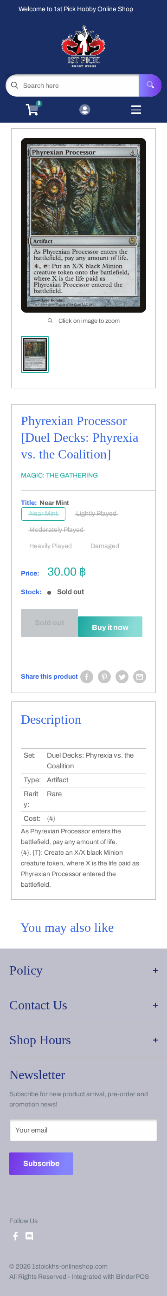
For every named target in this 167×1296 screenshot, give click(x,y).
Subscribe (41, 1163)
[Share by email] (139, 676)
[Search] (150, 85)
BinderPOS (132, 1276)
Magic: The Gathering (59, 475)
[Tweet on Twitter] (122, 676)
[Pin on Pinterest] (104, 676)
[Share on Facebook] (86, 676)
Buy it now (110, 627)
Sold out (49, 623)
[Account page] (84, 110)
